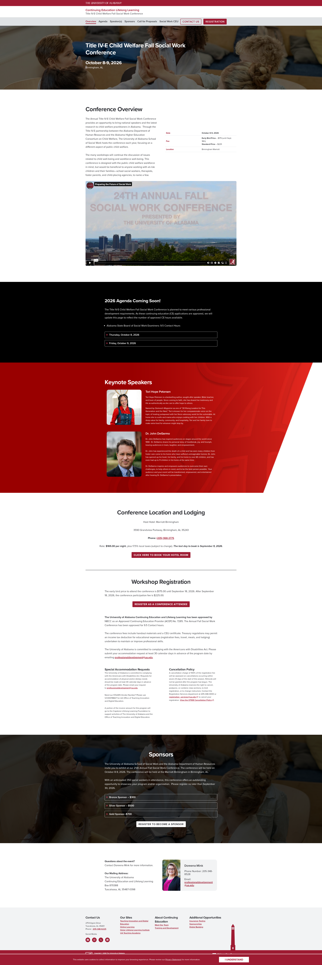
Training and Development (166, 928)
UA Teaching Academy (130, 933)
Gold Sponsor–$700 (120, 814)
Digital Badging (196, 927)
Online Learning (127, 927)
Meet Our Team (162, 925)
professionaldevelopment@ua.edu (134, 657)
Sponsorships (195, 924)
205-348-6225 (99, 929)
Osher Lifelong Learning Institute (135, 930)
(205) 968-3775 (165, 538)
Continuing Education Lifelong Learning (112, 10)
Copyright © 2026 (100, 953)
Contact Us (191, 21)
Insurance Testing (197, 921)
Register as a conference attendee (161, 604)
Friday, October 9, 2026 (122, 343)
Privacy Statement (173, 959)
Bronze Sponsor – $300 (122, 797)
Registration (215, 21)
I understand (234, 959)
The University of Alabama (116, 953)
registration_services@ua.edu (182, 697)
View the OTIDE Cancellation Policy (196, 700)
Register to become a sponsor (161, 824)
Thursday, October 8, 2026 (124, 335)
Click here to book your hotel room (161, 555)
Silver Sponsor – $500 (121, 805)
